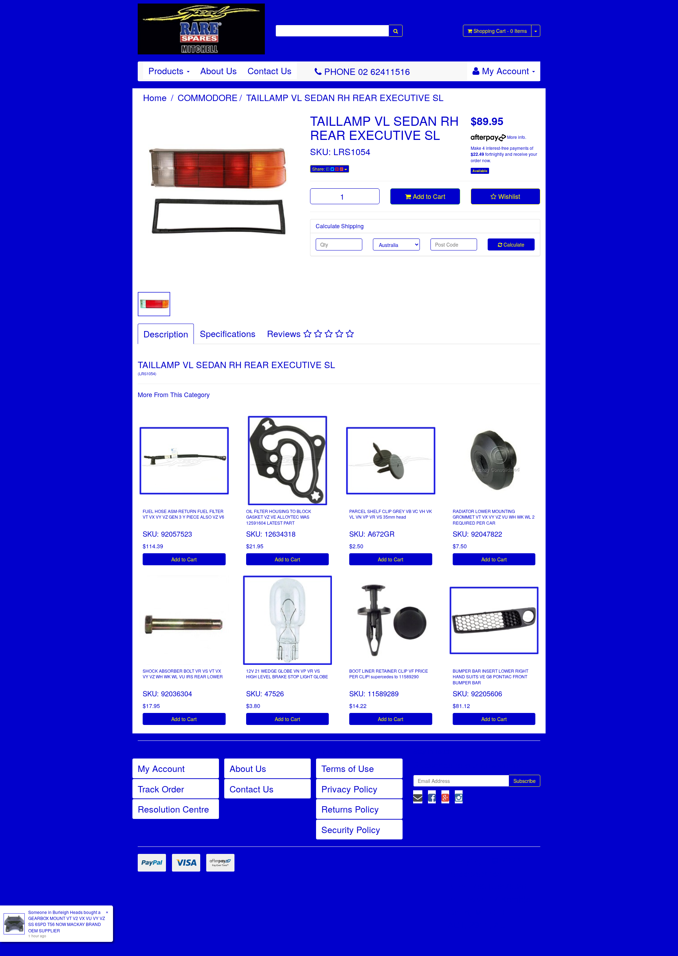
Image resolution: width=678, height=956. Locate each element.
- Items (500, 30)
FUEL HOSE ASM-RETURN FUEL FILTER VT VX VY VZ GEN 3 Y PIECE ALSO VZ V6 (183, 514)
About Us (218, 70)
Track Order (161, 788)
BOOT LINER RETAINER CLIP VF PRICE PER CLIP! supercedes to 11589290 (388, 674)
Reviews (285, 333)
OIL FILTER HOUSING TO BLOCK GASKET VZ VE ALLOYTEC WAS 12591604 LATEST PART (278, 517)
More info (515, 137)
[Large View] (154, 304)
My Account (161, 768)
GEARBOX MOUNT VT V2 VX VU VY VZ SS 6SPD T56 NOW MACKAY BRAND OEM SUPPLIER (66, 924)
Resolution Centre (173, 808)
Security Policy (350, 829)
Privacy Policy (349, 788)
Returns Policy (350, 808)
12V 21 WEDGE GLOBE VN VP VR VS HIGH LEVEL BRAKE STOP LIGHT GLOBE (287, 674)
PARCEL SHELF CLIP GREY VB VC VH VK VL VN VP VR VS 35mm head (390, 514)
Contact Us (270, 70)
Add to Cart (428, 196)
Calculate (513, 244)
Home (155, 97)
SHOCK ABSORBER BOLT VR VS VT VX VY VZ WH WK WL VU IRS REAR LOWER (183, 674)
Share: (319, 169)
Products (167, 70)
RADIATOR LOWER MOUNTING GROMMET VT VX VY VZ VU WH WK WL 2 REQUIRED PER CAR (494, 517)
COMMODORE (208, 97)
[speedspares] (201, 25)
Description (165, 333)
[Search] (396, 31)
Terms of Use (347, 768)
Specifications (228, 333)
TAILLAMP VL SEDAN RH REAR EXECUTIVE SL (345, 97)
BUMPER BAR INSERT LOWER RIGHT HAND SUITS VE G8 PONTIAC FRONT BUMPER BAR (490, 677)
